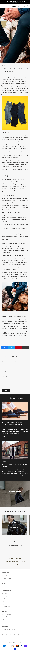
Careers (3, 581)
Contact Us (4, 596)
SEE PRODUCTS (14, 527)
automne (4, 461)
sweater (11, 326)
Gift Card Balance (6, 606)
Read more (4, 436)
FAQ (3, 604)
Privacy (3, 619)
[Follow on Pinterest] (10, 634)
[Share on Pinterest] (18, 347)
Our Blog (4, 583)
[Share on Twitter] (11, 347)
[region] (15, 544)
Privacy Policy (5, 361)
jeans (18, 135)
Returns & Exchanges (7, 614)
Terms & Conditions (6, 617)
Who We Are (5, 575)
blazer (22, 326)
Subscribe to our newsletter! (9, 629)
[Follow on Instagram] (6, 634)
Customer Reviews (6, 586)
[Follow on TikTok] (18, 634)
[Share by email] (25, 347)
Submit (6, 390)
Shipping (4, 601)
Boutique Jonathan (6, 578)
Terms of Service (15, 361)
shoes (26, 330)
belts (5, 332)
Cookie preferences (6, 622)
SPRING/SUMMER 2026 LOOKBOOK (15, 495)
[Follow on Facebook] (2, 634)
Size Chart (4, 599)
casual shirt (16, 326)
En (14, 639)
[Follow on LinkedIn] (22, 634)
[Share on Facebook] (5, 347)
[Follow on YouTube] (14, 634)
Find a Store (4, 593)
